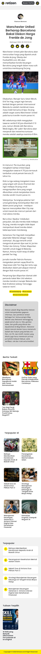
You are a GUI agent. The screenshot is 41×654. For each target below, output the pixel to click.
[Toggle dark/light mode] (37, 3)
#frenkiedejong (15, 292)
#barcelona (26, 292)
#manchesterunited (20, 295)
